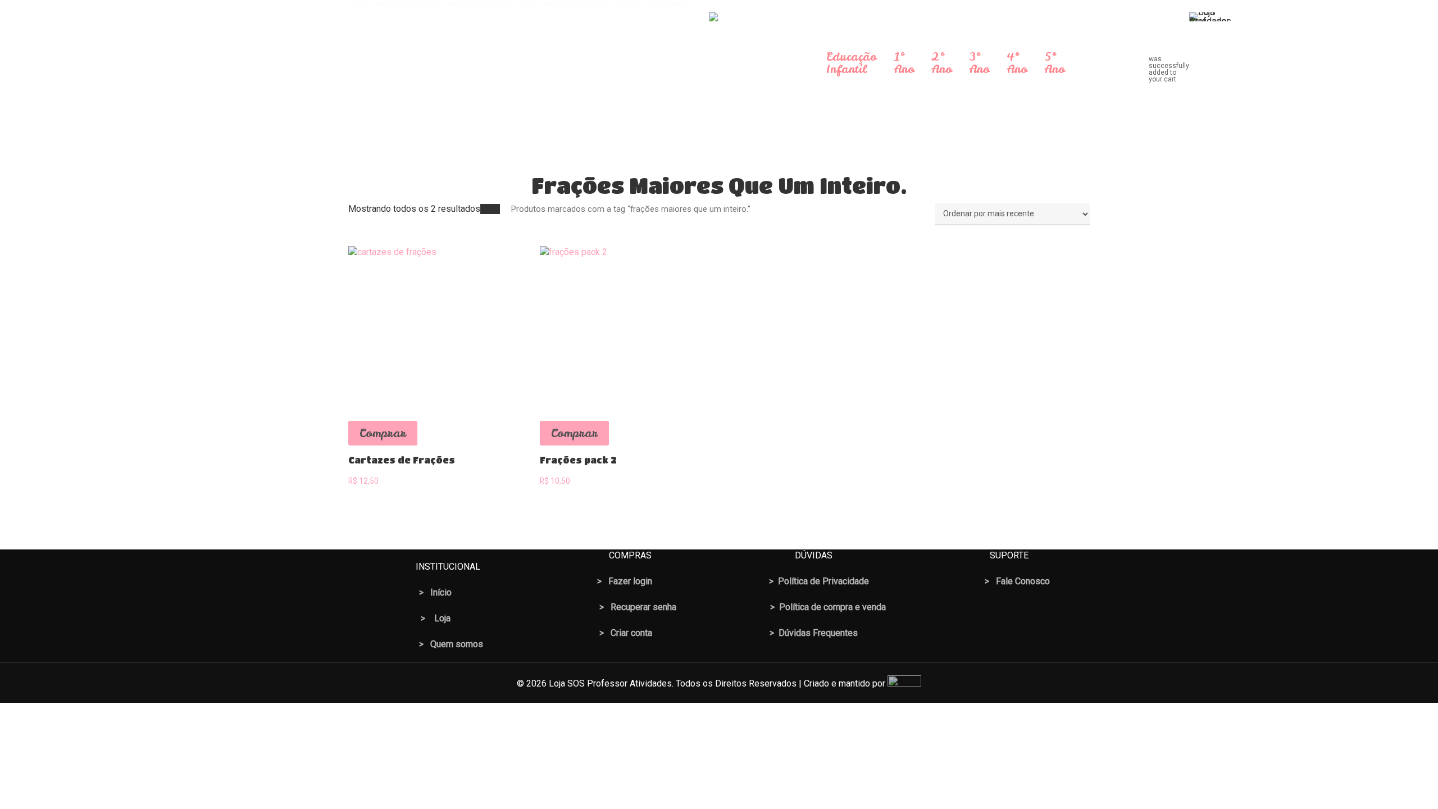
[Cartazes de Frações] (430, 328)
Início (490, 209)
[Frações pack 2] (621, 328)
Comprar (383, 432)
